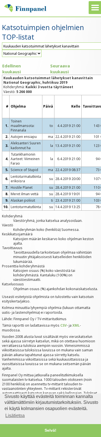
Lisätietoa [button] (15, 415)
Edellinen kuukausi (11, 68)
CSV (63, 325)
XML (76, 325)
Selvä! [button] (50, 430)
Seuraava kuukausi (60, 68)
